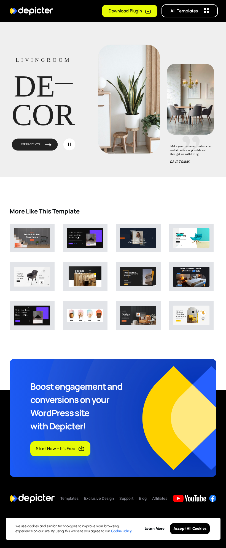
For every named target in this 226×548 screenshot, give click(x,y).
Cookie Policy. (121, 531)
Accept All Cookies (189, 528)
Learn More (155, 528)
